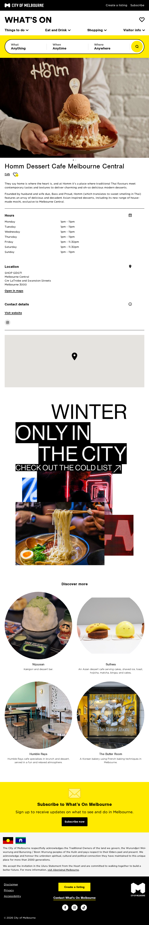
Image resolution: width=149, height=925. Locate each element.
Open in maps (14, 290)
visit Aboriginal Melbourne (63, 869)
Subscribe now (75, 821)
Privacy (9, 890)
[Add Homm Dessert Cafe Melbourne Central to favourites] (15, 174)
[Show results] (137, 46)
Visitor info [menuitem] (132, 30)
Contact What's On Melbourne (74, 898)
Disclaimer (11, 884)
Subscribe (137, 5)
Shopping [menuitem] (95, 30)
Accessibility (12, 896)
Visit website (13, 312)
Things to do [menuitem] (15, 30)
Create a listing (116, 5)
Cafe (7, 174)
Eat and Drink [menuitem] (56, 30)
